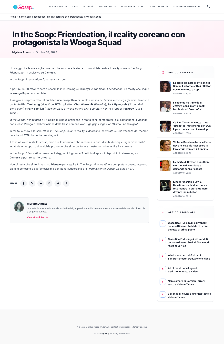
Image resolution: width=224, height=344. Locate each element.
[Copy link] (66, 183)
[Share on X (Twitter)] (32, 183)
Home (13, 16)
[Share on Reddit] (57, 183)
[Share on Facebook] (23, 183)
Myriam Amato (21, 52)
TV (14, 26)
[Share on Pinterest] (49, 183)
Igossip (106, 333)
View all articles (35, 217)
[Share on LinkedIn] (40, 183)
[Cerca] (208, 6)
